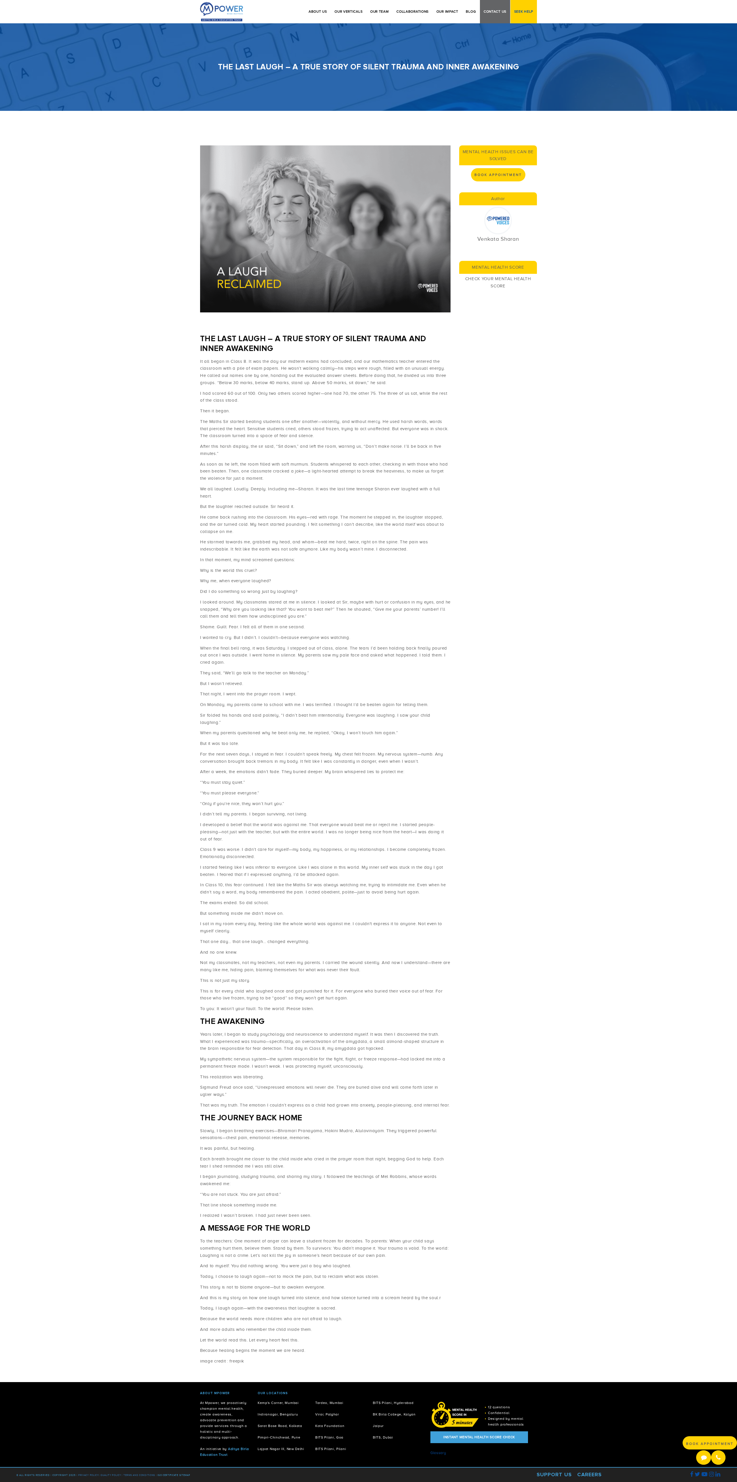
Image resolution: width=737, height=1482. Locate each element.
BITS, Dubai (383, 1437)
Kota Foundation (330, 1426)
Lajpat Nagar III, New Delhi (281, 1449)
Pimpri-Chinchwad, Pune (279, 1437)
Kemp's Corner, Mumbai (278, 1403)
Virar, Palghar (327, 1414)
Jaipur (378, 1426)
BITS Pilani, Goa (329, 1437)
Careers (589, 1474)
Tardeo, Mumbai (329, 1403)
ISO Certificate (167, 1475)
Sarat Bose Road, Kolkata (280, 1426)
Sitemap (184, 1475)
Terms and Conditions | (140, 1475)
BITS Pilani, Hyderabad (393, 1403)
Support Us (554, 1474)
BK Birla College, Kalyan (394, 1414)
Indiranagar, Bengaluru (278, 1414)
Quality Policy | (111, 1475)
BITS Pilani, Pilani (330, 1449)
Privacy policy (88, 1475)
